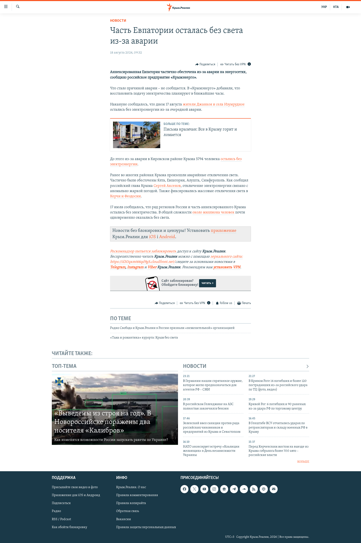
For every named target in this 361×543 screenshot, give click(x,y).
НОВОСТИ (194, 366)
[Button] (205, 64)
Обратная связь (127, 511)
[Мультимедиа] (348, 7)
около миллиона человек (213, 212)
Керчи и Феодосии (125, 196)
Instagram (135, 267)
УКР (324, 7)
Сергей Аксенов (167, 186)
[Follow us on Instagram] (214, 489)
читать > (208, 283)
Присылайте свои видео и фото (75, 487)
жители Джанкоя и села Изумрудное (214, 105)
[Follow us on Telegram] (234, 489)
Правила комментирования (137, 495)
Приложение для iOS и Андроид (76, 495)
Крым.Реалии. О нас (131, 487)
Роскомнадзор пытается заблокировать (143, 251)
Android (167, 237)
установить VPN (226, 267)
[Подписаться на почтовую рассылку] (274, 489)
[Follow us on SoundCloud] (244, 489)
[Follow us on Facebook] (184, 489)
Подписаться (61, 503)
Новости (118, 21)
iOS (152, 237)
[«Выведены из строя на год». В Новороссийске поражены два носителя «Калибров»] (115, 409)
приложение (223, 230)
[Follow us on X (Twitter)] (194, 489)
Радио (56, 511)
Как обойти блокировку (69, 527)
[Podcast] (264, 489)
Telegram (117, 267)
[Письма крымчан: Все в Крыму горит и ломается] (136, 135)
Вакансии (123, 519)
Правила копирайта (131, 503)
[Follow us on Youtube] (204, 489)
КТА (336, 7)
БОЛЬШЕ (303, 461)
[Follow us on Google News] (224, 489)
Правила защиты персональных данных (146, 527)
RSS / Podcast (61, 519)
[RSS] (254, 489)
